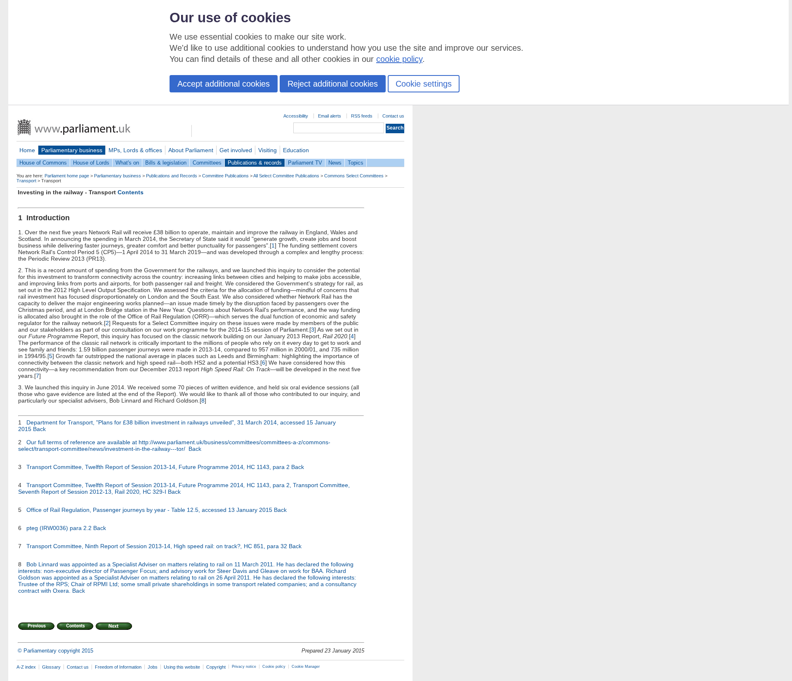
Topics (355, 163)
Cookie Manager (306, 667)
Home (27, 150)
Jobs (153, 667)
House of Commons (43, 163)
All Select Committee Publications (286, 175)
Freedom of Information (118, 667)
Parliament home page (67, 175)
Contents (131, 192)
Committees (207, 163)
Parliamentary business (71, 150)
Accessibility (295, 115)
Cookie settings (424, 83)
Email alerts (329, 115)
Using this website (182, 667)
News (335, 163)
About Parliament (190, 150)
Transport (26, 180)
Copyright (216, 667)
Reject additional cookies (333, 83)
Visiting (267, 150)
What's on (127, 163)
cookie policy (399, 59)
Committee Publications (225, 175)
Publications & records (255, 163)
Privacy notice (244, 667)
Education (296, 150)
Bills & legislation (165, 163)
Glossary (51, 667)
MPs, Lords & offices (135, 150)
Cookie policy (273, 667)
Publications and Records (171, 175)
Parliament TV (305, 163)
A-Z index (26, 667)
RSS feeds (361, 115)
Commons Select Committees (354, 175)
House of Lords (91, 163)
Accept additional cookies (223, 83)
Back (39, 429)
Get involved (235, 150)
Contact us (393, 115)
